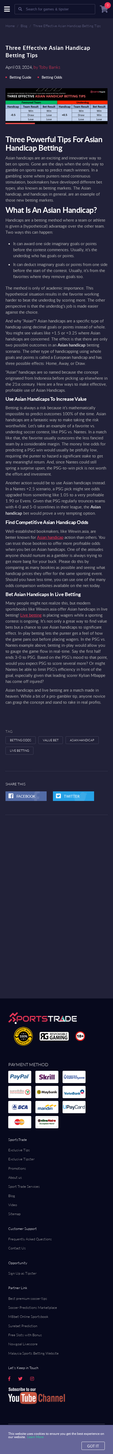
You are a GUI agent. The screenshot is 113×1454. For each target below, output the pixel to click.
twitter (72, 796)
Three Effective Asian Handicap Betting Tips (67, 26)
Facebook (25, 796)
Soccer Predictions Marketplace (32, 1307)
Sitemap (14, 1214)
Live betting (31, 615)
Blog (24, 26)
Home (10, 26)
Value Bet (50, 740)
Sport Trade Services (24, 1186)
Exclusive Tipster (21, 1159)
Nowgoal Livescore (23, 1344)
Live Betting (19, 750)
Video (12, 1205)
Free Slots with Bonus (25, 1335)
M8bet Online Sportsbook (28, 1316)
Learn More (35, 1436)
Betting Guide (20, 77)
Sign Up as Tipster (22, 1273)
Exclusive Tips (19, 1150)
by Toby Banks (46, 67)
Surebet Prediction (22, 1326)
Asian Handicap (82, 740)
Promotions (17, 1168)
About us (15, 1177)
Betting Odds (52, 77)
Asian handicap (50, 537)
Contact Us (17, 1248)
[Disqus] (56, 883)
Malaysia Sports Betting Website (33, 1353)
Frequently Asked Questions (30, 1239)
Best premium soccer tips (27, 1298)
